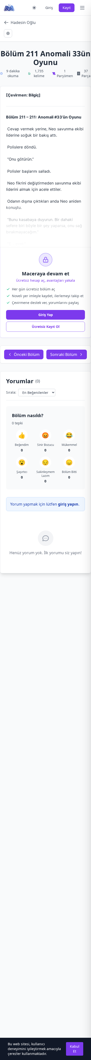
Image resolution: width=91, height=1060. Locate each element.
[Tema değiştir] (34, 7)
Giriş (49, 7)
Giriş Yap (45, 314)
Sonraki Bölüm (63, 354)
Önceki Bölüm (27, 354)
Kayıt (67, 7)
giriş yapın (68, 504)
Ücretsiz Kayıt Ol (45, 326)
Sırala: (11, 392)
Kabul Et (74, 1048)
